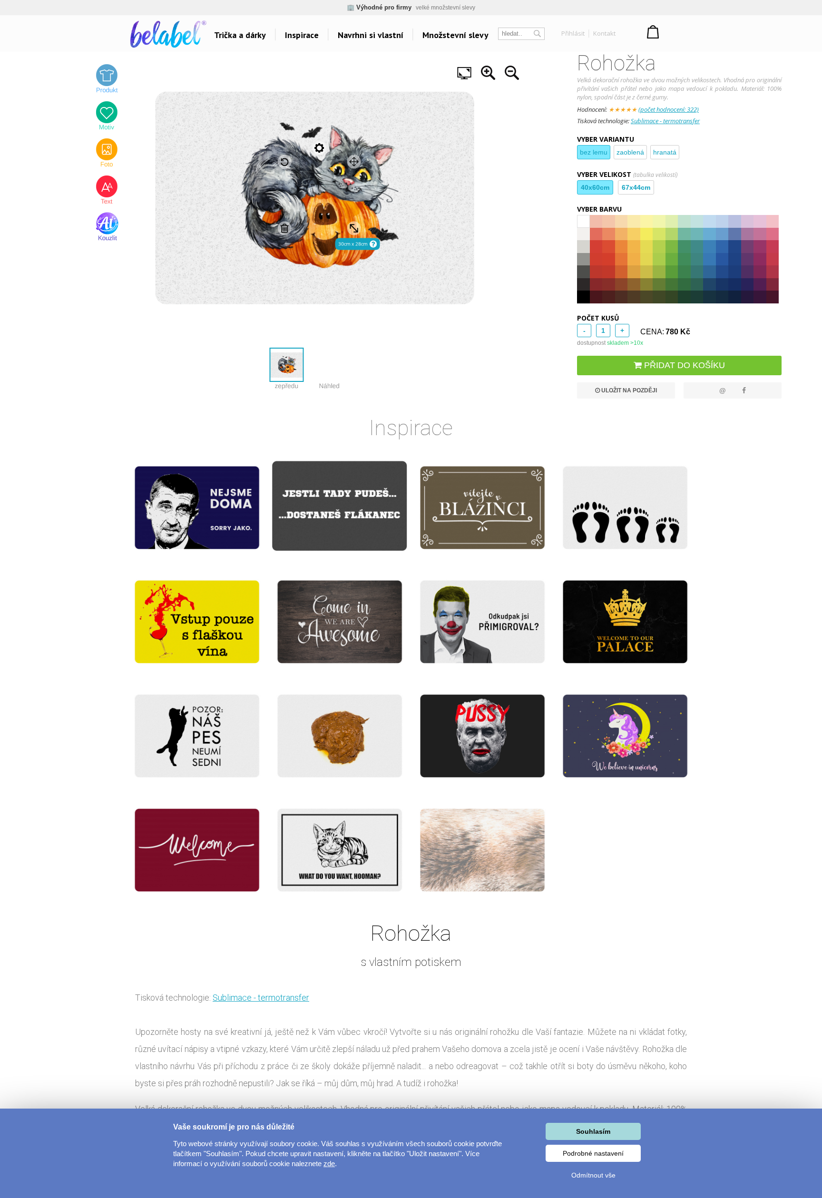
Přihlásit (573, 33)
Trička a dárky (240, 34)
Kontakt (604, 33)
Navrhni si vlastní (370, 34)
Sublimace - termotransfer (665, 121)
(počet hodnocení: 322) (668, 109)
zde (329, 1163)
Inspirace (302, 34)
